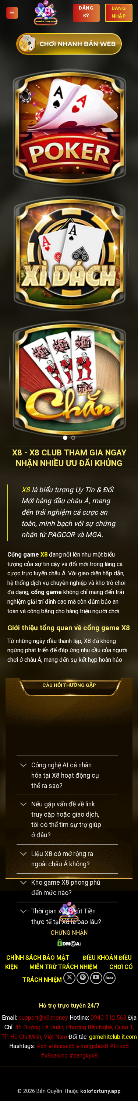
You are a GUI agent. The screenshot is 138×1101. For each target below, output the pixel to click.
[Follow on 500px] (109, 978)
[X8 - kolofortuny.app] (45, 13)
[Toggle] (24, 766)
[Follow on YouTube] (96, 978)
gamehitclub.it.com (113, 1036)
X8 (25, 490)
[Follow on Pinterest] (83, 978)
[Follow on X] (69, 978)
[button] (12, 13)
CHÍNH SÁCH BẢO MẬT (38, 957)
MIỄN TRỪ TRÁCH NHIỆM (63, 966)
